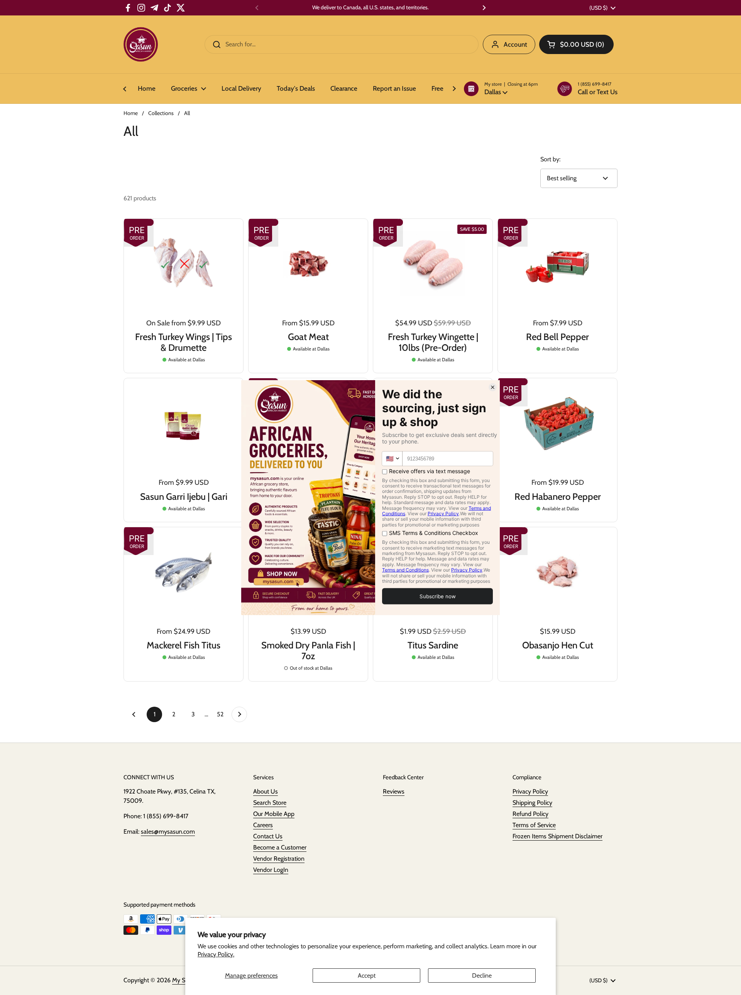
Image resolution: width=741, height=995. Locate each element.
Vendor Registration (279, 858)
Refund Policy (530, 813)
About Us (265, 791)
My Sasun (185, 980)
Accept (367, 975)
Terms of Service (534, 825)
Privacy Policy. (216, 954)
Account (515, 44)
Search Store (269, 802)
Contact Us (268, 836)
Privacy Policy (530, 791)
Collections (161, 113)
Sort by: (550, 159)
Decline (482, 975)
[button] (501, 88)
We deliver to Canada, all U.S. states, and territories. (370, 7)
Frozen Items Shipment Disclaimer (557, 836)
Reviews (393, 791)
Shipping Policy (532, 802)
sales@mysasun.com (168, 831)
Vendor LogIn (270, 869)
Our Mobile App (273, 813)
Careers (263, 825)
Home (131, 113)
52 (222, 714)
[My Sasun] (141, 44)
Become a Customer (279, 847)
